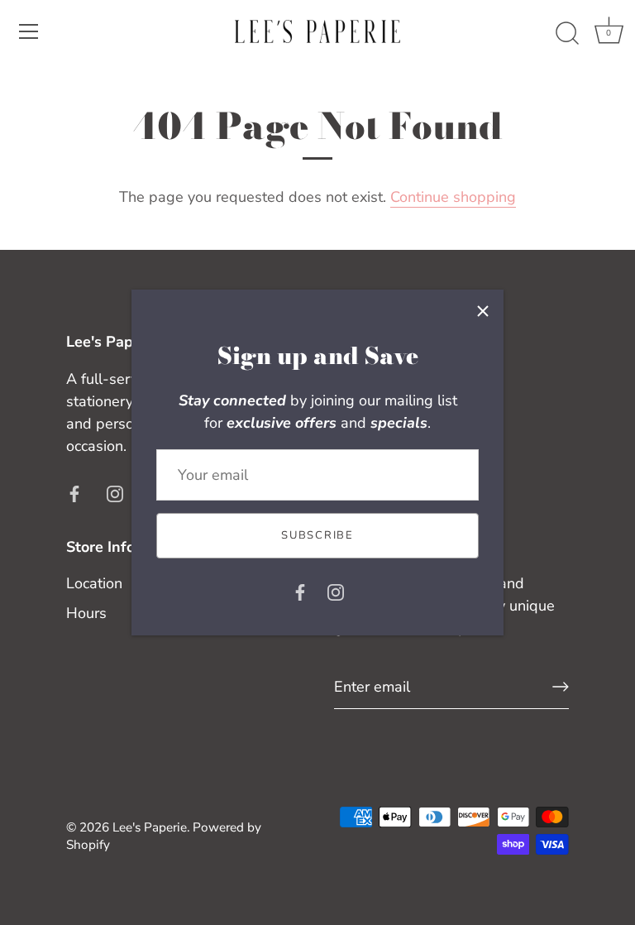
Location (94, 583)
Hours (86, 613)
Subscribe (317, 535)
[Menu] (29, 31)
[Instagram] (335, 591)
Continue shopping (453, 197)
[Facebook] (300, 591)
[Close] (483, 310)
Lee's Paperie (149, 827)
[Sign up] (560, 686)
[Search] (567, 34)
